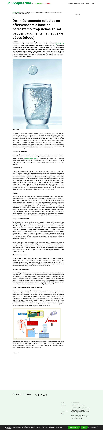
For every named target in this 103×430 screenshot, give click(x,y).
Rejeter (84, 427)
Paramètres (93, 427)
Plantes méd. (64, 411)
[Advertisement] (37, 368)
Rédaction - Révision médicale (78, 405)
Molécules (77, 3)
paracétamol (60, 44)
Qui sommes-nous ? (75, 402)
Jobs (93, 3)
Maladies (70, 3)
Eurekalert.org (16, 224)
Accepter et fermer (74, 427)
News (87, 3)
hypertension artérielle (31, 158)
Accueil (14, 12)
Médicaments (64, 408)
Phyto (82, 3)
